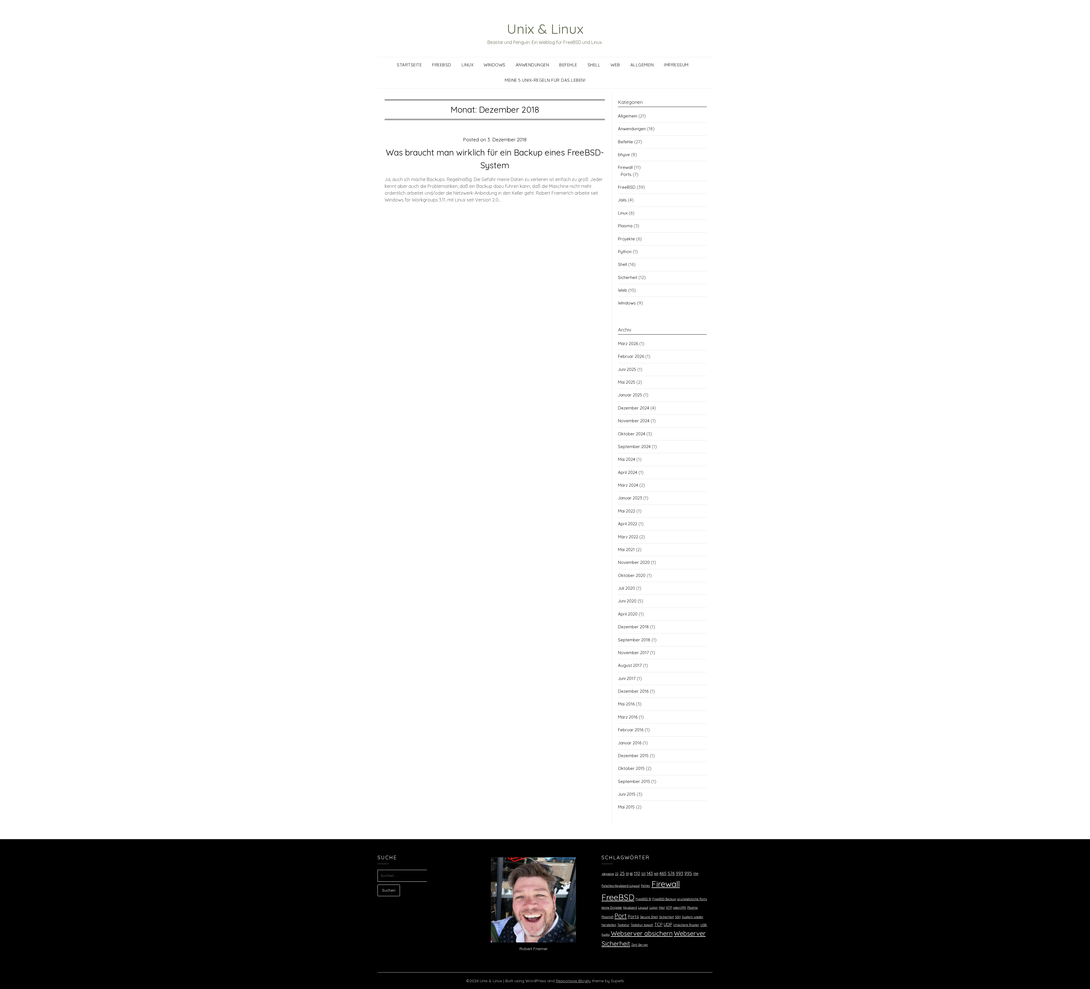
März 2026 (628, 343)
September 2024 (634, 446)
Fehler (645, 886)
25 (622, 873)
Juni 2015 (627, 794)
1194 (695, 874)
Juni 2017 (627, 678)
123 (643, 874)
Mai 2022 (626, 511)
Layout (643, 908)
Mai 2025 (626, 382)
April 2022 (627, 523)
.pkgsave (607, 874)
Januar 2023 (630, 498)
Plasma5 (607, 917)
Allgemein (642, 65)
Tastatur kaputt (642, 925)
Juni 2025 (627, 369)
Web (615, 65)
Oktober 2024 (631, 433)
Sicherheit (627, 277)
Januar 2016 (630, 743)
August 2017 (630, 665)
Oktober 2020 (631, 575)
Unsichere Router (686, 925)
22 (617, 874)
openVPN (679, 908)
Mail (662, 908)
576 (671, 873)
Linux (468, 65)
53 (627, 874)
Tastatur (623, 925)
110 (637, 873)
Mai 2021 (626, 549)
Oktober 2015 (631, 768)
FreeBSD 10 (643, 899)
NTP (669, 908)
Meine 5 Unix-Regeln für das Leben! (545, 80)
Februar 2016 (630, 729)
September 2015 (634, 781)
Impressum (676, 65)
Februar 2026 (631, 356)
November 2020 (634, 562)
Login (653, 908)
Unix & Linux (545, 28)
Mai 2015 (626, 807)
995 (688, 873)
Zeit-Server (639, 945)
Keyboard (630, 908)
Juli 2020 (626, 588)
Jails (622, 200)
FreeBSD (441, 65)
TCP (658, 924)
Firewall (625, 167)
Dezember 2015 (633, 755)
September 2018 (634, 639)
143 (650, 873)
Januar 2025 (630, 395)
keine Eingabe (611, 908)
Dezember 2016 (633, 691)
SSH (678, 917)
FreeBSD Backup (664, 899)
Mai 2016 (626, 704)
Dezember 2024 (633, 408)
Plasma (625, 225)
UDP (668, 924)
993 (679, 873)
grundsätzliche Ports (692, 899)
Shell (594, 65)
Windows (495, 65)
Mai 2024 (626, 459)
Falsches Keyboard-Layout (620, 886)
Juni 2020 (627, 601)
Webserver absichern (642, 933)
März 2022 (628, 536)
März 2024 (628, 485)
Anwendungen (532, 65)
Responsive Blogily (573, 980)
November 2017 (633, 652)
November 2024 (633, 420)
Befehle (568, 65)
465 (662, 873)
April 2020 (628, 614)
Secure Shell (649, 917)
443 (656, 874)
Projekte (626, 239)
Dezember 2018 (633, 626)
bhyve (624, 154)
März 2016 (628, 717)
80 (631, 874)
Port (621, 916)
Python (625, 251)
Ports (626, 174)
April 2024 (627, 472)
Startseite (409, 65)
